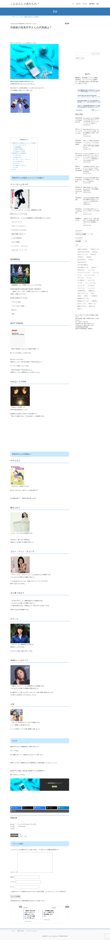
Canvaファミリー (82, 254)
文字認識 (94, 296)
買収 (79, 308)
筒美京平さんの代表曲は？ (19, 153)
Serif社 (93, 267)
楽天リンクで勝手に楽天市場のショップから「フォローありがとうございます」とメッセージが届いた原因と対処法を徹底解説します (91, 144)
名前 (12, 877)
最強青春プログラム (82, 301)
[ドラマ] (63, 912)
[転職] (16, 912)
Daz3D (89, 257)
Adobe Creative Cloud (83, 251)
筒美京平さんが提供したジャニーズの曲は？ (24, 143)
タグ (79, 275)
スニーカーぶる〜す (19, 145)
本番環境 (94, 301)
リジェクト (91, 288)
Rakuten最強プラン (82, 267)
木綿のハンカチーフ (19, 165)
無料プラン (92, 303)
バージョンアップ (90, 283)
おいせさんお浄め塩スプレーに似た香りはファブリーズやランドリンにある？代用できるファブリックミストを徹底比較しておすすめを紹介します (91, 157)
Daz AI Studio (81, 259)
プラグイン (80, 285)
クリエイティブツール (83, 272)
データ (79, 283)
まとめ (13, 169)
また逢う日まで (18, 161)
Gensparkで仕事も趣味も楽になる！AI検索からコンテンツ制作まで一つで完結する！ (91, 179)
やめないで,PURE (19, 151)
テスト (88, 277)
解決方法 (92, 306)
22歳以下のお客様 (82, 249)
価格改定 (91, 290)
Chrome (93, 254)
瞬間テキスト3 (81, 306)
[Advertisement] (39, 36)
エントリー (91, 270)
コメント (13, 872)
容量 (79, 296)
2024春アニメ (95, 249)
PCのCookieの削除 (82, 264)
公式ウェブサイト (82, 293)
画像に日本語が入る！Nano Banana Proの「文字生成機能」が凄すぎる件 (91, 189)
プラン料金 (91, 285)
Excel (91, 259)
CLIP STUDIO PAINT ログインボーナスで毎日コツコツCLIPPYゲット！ (91, 210)
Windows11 (80, 270)
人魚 (15, 167)
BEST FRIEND (18, 149)
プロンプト (80, 288)
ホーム (13, 931)
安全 (92, 293)
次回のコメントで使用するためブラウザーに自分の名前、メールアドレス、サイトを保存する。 (39, 891)
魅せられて (17, 157)
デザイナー (91, 280)
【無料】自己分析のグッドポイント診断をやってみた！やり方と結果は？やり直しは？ (30, 914)
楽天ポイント (81, 303)
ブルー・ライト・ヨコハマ (21, 159)
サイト (12, 887)
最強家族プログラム (82, 298)
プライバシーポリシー (32, 931)
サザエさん (17, 155)
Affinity (94, 251)
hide (27, 139)
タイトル (95, 272)
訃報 (25, 836)
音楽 (67, 23)
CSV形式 (80, 257)
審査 (86, 296)
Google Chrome (81, 262)
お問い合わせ (20, 931)
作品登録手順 (81, 290)
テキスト (80, 277)
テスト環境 (80, 280)
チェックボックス (89, 275)
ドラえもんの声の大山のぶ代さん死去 (26, 824)
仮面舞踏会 (17, 147)
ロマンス (16, 163)
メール (13, 882)
